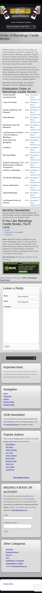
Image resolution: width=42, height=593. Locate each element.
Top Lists (9, 555)
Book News (9, 549)
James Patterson (11, 455)
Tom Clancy (9, 447)
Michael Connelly (11, 461)
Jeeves (7, 230)
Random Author (9, 405)
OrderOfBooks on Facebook (15, 561)
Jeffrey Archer (10, 458)
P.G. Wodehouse (28, 52)
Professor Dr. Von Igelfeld (14, 232)
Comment (7, 306)
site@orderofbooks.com (19, 510)
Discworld (8, 234)
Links (7, 558)
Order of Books (5, 278)
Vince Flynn (9, 464)
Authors (28, 22)
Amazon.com (20, 257)
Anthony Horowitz (11, 450)
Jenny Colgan (10, 467)
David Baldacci (10, 444)
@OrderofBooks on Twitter (14, 563)
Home (13, 22)
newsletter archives (8, 217)
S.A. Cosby (9, 453)
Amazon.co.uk (31, 257)
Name (6, 296)
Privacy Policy (8, 584)
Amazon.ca (6, 259)
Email (6, 301)
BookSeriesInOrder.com (19, 566)
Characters (20, 22)
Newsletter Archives (12, 552)
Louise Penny (10, 470)
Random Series (8, 402)
